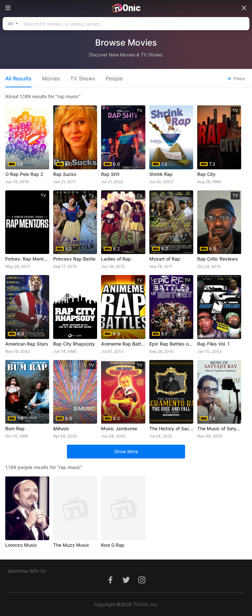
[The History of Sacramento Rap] (171, 392)
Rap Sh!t (110, 174)
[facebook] (110, 583)
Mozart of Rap (164, 259)
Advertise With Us (27, 571)
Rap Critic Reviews (217, 259)
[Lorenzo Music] (27, 508)
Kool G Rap (112, 545)
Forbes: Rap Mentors (27, 259)
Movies (51, 78)
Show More (126, 451)
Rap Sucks (64, 174)
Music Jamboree (119, 428)
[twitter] (126, 583)
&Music (61, 428)
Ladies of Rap (116, 259)
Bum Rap (15, 428)
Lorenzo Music (21, 545)
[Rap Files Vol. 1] (219, 307)
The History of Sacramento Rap (171, 428)
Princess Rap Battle (74, 259)
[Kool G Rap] (123, 508)
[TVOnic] (126, 8)
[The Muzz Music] (75, 508)
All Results (18, 78)
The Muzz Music (71, 545)
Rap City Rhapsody (74, 344)
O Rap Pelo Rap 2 (24, 174)
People (114, 78)
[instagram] (141, 583)
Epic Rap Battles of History (171, 344)
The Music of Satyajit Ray (219, 428)
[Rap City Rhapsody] (75, 307)
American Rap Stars (26, 344)
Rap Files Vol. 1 (213, 344)
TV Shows (82, 78)
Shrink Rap (161, 174)
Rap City (206, 174)
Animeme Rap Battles (123, 344)
